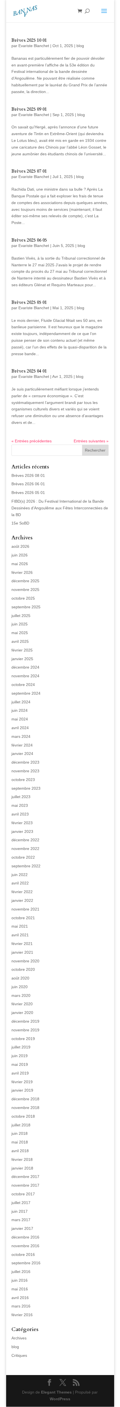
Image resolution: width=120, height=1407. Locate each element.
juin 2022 (19, 874)
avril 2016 (20, 1297)
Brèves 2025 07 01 (29, 171)
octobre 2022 (23, 857)
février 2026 (22, 572)
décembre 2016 (25, 1237)
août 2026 (20, 546)
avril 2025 (20, 641)
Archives (19, 1338)
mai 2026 (19, 564)
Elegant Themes (56, 1392)
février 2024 (22, 745)
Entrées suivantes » (91, 441)
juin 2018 (19, 1133)
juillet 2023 (20, 796)
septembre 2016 (25, 1263)
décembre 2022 (25, 840)
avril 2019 (20, 1073)
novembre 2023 (25, 771)
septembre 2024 (25, 693)
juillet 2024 (20, 702)
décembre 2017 (25, 1176)
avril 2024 (20, 728)
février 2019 (22, 1082)
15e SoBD (20, 523)
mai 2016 (19, 1289)
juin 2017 (19, 1211)
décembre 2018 (25, 1099)
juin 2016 (19, 1280)
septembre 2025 (25, 607)
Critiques (19, 1355)
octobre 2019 (23, 1038)
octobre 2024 (23, 684)
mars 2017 (20, 1219)
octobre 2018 (23, 1116)
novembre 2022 (25, 848)
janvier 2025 (22, 659)
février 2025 (22, 650)
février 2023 (22, 823)
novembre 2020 (25, 961)
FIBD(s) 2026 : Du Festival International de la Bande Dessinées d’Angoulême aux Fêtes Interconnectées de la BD (59, 508)
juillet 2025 (20, 615)
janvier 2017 (22, 1228)
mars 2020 (20, 995)
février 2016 (22, 1315)
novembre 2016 (25, 1246)
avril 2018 (20, 1151)
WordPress (60, 1399)
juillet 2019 (20, 1047)
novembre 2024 (25, 676)
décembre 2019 (25, 1021)
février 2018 (22, 1159)
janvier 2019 (22, 1090)
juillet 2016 (20, 1271)
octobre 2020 (23, 969)
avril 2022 (20, 883)
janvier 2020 (22, 1012)
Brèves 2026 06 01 (28, 484)
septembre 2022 (25, 866)
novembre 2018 (25, 1107)
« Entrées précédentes (31, 441)
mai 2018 (19, 1142)
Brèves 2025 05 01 (29, 302)
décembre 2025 (25, 581)
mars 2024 (20, 736)
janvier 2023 (22, 831)
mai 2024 (19, 719)
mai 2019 (19, 1064)
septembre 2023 (25, 788)
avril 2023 (20, 814)
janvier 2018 (22, 1168)
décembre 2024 (25, 667)
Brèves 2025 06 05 (29, 240)
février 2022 (22, 892)
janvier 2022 (22, 900)
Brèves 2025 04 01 (29, 371)
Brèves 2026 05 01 (28, 492)
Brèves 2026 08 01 (28, 475)
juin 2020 (19, 987)
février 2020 (22, 1004)
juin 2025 (19, 624)
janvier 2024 (22, 753)
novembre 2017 (25, 1185)
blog (80, 45)
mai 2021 (19, 926)
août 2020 (20, 978)
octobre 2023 (23, 779)
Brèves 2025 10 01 (29, 40)
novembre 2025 (25, 589)
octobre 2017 (23, 1194)
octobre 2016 (23, 1254)
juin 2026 (19, 555)
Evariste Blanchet (33, 45)
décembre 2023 (25, 762)
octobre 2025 (23, 598)
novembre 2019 (25, 1030)
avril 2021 (20, 935)
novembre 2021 (25, 909)
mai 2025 (19, 632)
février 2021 (22, 943)
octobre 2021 (23, 918)
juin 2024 (19, 710)
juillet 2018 (20, 1125)
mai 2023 (19, 805)
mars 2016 (20, 1306)
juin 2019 (19, 1055)
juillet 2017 (20, 1202)
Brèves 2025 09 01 (29, 109)
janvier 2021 (22, 952)
